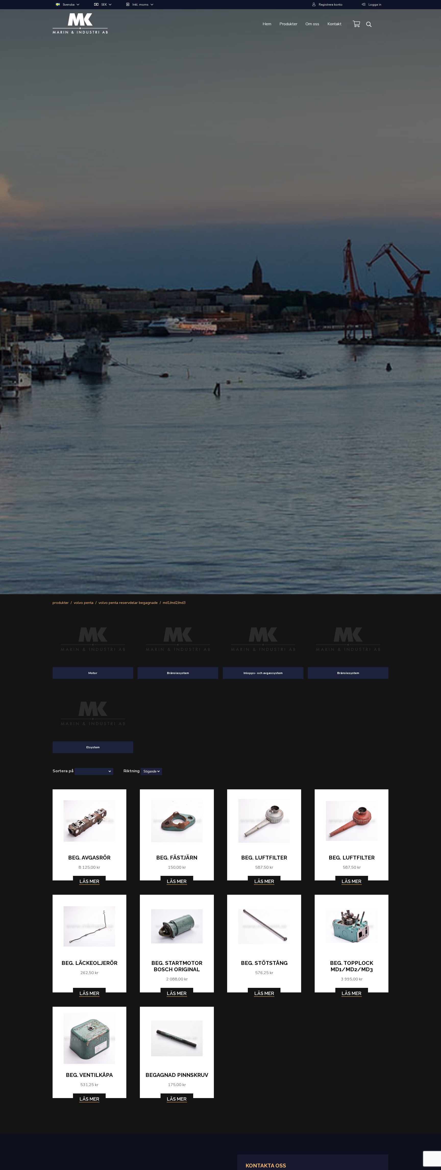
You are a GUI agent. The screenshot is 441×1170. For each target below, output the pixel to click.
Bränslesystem (178, 673)
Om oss (312, 24)
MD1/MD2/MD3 (174, 602)
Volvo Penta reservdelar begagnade (128, 602)
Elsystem (93, 747)
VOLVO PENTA (83, 602)
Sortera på (63, 771)
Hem (267, 24)
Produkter (288, 24)
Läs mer (89, 881)
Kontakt (334, 24)
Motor (92, 673)
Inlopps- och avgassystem (263, 673)
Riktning (132, 771)
